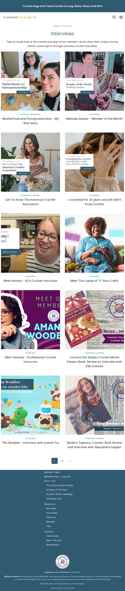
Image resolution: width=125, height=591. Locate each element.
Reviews (36, 195)
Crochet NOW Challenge (59, 494)
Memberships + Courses (57, 476)
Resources (49, 503)
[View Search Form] (114, 17)
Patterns (51, 517)
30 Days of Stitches (56, 489)
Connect (48, 531)
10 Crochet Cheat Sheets (59, 485)
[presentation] (30, 81)
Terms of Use (68, 588)
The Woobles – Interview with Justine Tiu (30, 443)
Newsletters (53, 544)
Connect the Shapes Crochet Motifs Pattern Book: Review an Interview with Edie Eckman (94, 361)
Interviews (35, 114)
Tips (48, 525)
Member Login (52, 472)
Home (56, 25)
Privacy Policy (56, 588)
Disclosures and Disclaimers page (97, 579)
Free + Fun (50, 480)
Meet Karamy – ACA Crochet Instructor (30, 281)
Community (52, 535)
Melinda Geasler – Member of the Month (94, 119)
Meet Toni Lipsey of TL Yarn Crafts (94, 281)
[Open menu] (121, 17)
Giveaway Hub (54, 498)
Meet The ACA (54, 540)
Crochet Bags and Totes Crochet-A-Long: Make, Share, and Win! (62, 6)
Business (25, 114)
